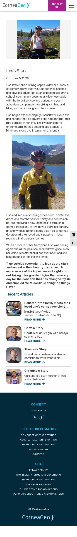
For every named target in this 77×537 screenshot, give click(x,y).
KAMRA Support (38, 449)
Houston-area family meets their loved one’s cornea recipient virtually (47, 306)
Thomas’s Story (35, 349)
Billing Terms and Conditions (39, 489)
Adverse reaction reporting (38, 439)
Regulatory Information (38, 444)
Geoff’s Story (33, 327)
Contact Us (38, 410)
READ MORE (33, 319)
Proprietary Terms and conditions (38, 474)
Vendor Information (38, 484)
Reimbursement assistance (38, 435)
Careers (38, 454)
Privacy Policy (38, 470)
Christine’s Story (36, 370)
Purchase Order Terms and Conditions (38, 493)
